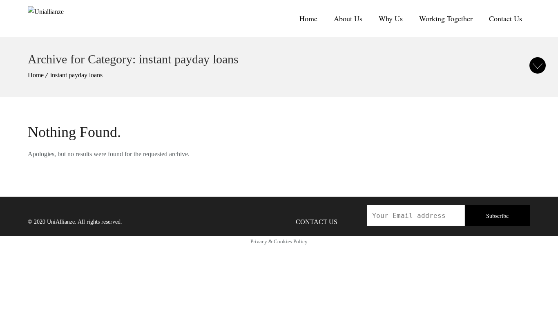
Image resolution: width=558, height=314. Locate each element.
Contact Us (505, 18)
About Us (348, 18)
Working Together (446, 18)
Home (308, 18)
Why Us (391, 18)
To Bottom (537, 65)
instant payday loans (76, 75)
